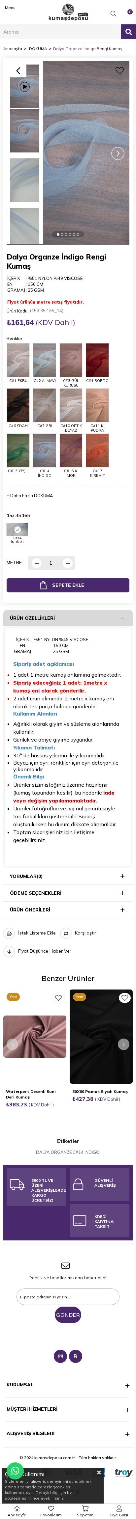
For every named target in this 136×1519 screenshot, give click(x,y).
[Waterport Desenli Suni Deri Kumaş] (34, 1037)
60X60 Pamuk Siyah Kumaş (100, 1091)
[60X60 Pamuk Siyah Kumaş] (101, 1037)
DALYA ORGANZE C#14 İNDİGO (67, 1152)
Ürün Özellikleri (32, 618)
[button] (58, 234)
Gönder (68, 1315)
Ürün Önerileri (30, 910)
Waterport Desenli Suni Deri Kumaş (31, 1094)
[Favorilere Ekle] (119, 70)
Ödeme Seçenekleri (35, 893)
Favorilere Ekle (58, 998)
